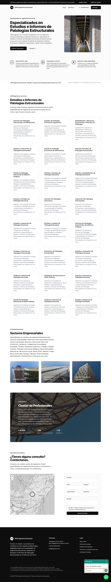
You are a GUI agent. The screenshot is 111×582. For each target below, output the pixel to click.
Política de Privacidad (85, 507)
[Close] (106, 561)
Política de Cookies (85, 544)
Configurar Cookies (85, 552)
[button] (32, 494)
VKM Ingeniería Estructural (23, 7)
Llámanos (32, 48)
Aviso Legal (83, 541)
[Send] (106, 570)
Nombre (69, 477)
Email (69, 484)
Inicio (64, 7)
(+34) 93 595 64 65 (54, 546)
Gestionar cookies (96, 2)
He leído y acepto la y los (81, 508)
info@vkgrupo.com (54, 548)
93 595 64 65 (85, 7)
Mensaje (69, 498)
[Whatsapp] (106, 577)
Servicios (71, 7)
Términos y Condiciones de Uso (77, 509)
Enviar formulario (82, 513)
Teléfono (86, 484)
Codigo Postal (71, 491)
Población (87, 491)
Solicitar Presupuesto (17, 48)
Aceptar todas (83, 2)
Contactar (95, 7)
